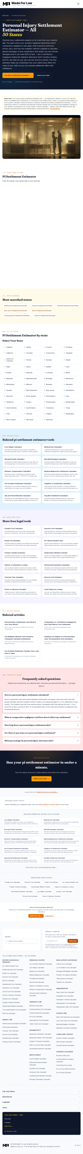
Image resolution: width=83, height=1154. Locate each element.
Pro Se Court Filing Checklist (65, 1069)
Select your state (43, 75)
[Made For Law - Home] (5, 1145)
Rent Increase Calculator (64, 1042)
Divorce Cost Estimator (30, 896)
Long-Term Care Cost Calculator (67, 1021)
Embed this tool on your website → (47, 792)
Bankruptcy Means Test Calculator (40, 1038)
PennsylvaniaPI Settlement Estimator (17, 316)
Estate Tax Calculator (9, 973)
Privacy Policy (68, 944)
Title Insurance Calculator (64, 978)
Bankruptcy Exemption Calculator (40, 1034)
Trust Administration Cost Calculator (14, 1010)
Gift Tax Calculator (8, 981)
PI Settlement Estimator (37, 978)
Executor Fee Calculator (32, 882)
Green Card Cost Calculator (65, 992)
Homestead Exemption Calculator (22, 891)
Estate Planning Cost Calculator (12, 970)
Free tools (5, 15)
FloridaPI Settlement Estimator (68, 306)
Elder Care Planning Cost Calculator (68, 1017)
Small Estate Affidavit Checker (40, 887)
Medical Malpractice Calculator (39, 975)
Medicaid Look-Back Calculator (66, 1028)
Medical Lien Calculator (37, 971)
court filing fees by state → (48, 867)
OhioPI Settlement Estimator (42, 311)
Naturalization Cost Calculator (66, 1003)
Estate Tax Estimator (51, 882)
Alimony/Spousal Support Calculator (14, 1023)
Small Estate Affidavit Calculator (12, 1006)
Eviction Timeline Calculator (65, 1038)
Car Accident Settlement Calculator (40, 964)
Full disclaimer (55, 109)
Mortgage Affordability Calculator (67, 971)
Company (6, 1102)
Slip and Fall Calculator (36, 982)
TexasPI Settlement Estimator (42, 306)
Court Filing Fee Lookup (64, 1065)
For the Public (8, 1091)
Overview (7, 1119)
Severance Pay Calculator (37, 1072)
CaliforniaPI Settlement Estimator (15, 306)
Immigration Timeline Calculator (66, 1000)
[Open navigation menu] (78, 4)
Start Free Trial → (36, 916)
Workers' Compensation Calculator (40, 989)
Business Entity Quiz (63, 1055)
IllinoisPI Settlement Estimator (45, 316)
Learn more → (50, 916)
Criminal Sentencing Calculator (39, 1013)
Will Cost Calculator (8, 1013)
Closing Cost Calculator (64, 964)
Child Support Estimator (10, 1027)
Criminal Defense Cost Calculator (40, 1009)
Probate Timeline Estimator (18, 887)
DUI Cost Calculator (35, 1017)
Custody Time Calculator (64, 891)
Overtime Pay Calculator (37, 1068)
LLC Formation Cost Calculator (66, 968)
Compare (7, 1122)
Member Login (12, 1131)
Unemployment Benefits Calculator (40, 1076)
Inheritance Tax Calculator (11, 988)
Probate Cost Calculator (12, 882)
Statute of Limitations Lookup (64, 887)
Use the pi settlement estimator (18, 75)
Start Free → (8, 1126)
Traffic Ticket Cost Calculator (39, 1024)
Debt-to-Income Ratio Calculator (40, 1045)
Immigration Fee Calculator (65, 996)
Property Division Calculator (11, 1042)
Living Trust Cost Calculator (11, 991)
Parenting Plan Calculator (10, 1038)
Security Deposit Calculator (65, 1045)
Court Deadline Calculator (37, 1059)
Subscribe (72, 941)
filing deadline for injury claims (49, 804)
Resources (7, 1097)
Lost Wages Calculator (44, 891)
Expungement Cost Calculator (39, 1020)
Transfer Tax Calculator (64, 982)
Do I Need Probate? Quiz (70, 882)
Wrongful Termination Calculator (39, 1079)
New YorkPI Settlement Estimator (15, 311)
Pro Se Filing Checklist (63, 1072)
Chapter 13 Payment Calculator (39, 1041)
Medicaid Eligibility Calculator (65, 1024)
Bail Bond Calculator (36, 1006)
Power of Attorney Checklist (51, 896)
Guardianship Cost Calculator (12, 984)
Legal (4, 1108)
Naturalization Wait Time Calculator (67, 1007)
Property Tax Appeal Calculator (66, 975)
